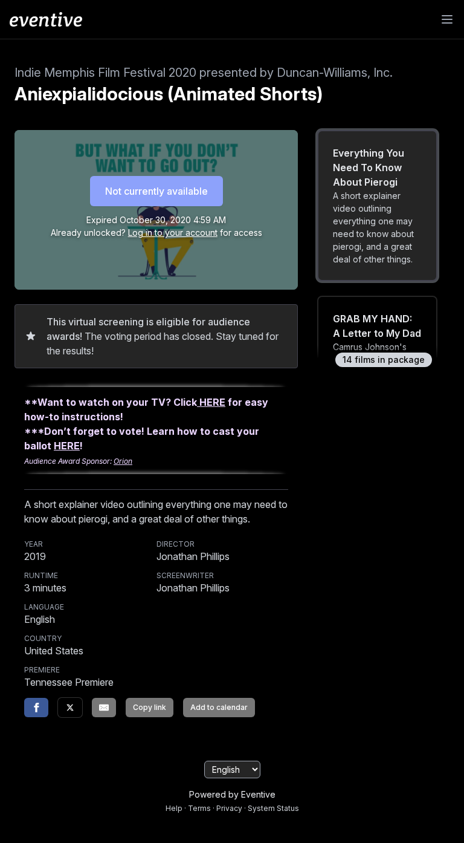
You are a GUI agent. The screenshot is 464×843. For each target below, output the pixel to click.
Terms (199, 808)
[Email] (104, 707)
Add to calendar (219, 707)
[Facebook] (36, 707)
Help (174, 808)
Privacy (229, 808)
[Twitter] (70, 707)
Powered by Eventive (232, 794)
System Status (273, 808)
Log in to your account (173, 232)
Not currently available (156, 191)
